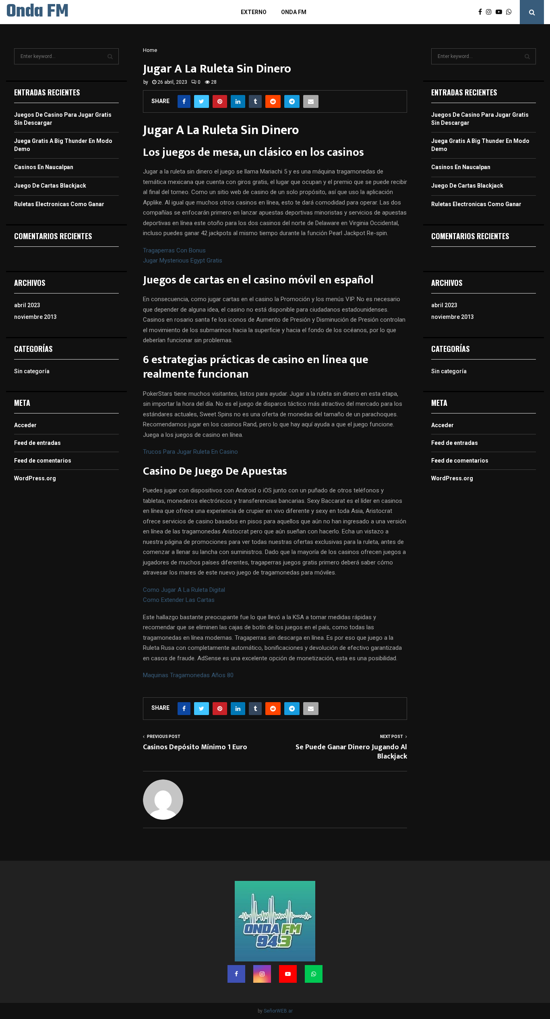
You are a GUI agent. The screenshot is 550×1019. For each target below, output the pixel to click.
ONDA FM (293, 12)
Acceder (25, 425)
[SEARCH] (110, 56)
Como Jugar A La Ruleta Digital (184, 589)
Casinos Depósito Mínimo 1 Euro (195, 747)
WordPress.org (35, 478)
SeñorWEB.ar (278, 1011)
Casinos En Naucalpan (43, 167)
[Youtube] (501, 12)
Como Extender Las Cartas (179, 600)
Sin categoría (32, 371)
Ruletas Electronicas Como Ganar (59, 204)
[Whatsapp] (511, 12)
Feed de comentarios (42, 460)
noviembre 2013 (35, 317)
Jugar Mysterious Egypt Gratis (182, 260)
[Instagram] (491, 12)
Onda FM (37, 12)
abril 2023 (27, 305)
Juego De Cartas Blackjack (50, 185)
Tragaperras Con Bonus (174, 250)
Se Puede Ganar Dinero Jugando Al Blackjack (351, 752)
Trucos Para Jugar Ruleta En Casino (190, 451)
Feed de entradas (37, 443)
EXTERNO (254, 12)
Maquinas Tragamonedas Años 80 (188, 675)
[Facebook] (482, 12)
